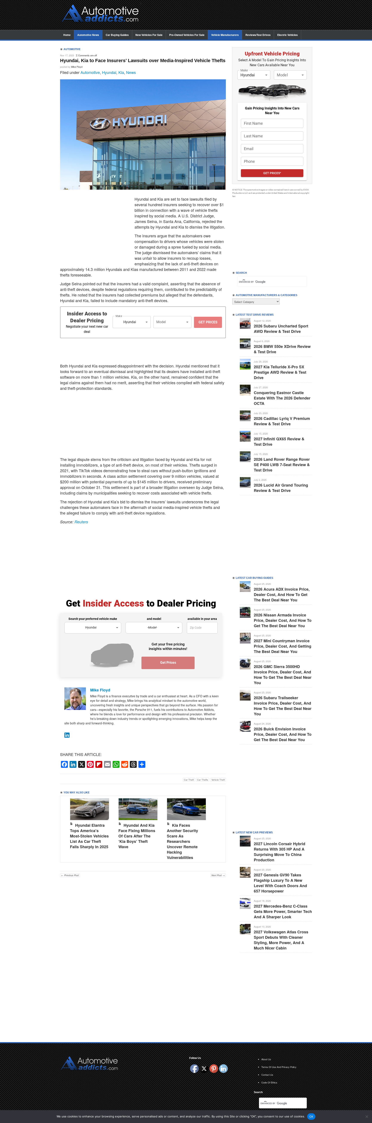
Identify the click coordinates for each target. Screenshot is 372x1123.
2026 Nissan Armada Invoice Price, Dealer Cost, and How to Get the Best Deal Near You (283, 620)
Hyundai (109, 72)
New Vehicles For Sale (149, 35)
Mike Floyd (76, 66)
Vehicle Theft (218, 779)
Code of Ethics (269, 1082)
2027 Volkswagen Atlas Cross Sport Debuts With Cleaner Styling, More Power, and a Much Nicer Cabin (281, 940)
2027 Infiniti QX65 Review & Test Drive (279, 441)
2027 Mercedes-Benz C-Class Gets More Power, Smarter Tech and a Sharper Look (283, 911)
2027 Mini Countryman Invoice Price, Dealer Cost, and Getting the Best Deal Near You (282, 646)
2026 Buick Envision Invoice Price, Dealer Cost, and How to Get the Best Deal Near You (283, 734)
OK (311, 1116)
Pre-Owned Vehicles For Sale (187, 35)
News (131, 72)
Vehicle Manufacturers (225, 35)
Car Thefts (202, 779)
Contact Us (267, 1074)
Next (218, 828)
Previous (68, 828)
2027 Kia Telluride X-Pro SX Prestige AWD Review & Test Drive (280, 372)
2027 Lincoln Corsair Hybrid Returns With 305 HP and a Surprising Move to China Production (279, 852)
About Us (266, 1059)
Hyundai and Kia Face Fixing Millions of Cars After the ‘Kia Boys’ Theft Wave (136, 836)
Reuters (81, 521)
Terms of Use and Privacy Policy (278, 1067)
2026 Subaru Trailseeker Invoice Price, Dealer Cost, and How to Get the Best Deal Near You (283, 706)
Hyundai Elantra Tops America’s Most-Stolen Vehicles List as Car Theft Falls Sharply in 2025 (89, 836)
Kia (121, 72)
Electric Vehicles (287, 35)
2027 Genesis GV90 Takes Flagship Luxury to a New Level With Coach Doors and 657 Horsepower (280, 883)
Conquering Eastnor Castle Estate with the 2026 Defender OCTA (282, 398)
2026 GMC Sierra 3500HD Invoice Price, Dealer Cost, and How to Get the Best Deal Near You (283, 674)
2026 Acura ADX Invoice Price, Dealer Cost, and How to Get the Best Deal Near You (282, 594)
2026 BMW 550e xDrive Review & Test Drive (282, 349)
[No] (366, 1116)
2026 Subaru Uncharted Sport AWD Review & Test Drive (281, 328)
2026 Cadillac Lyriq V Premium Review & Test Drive (282, 421)
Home (67, 35)
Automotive (90, 72)
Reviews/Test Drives (258, 35)
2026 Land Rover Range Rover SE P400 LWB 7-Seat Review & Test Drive (282, 464)
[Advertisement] (229, 15)
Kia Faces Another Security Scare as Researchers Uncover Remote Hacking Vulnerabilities (182, 841)
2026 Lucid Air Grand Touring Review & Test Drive (281, 487)
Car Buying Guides (117, 35)
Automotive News (88, 35)
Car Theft (189, 779)
